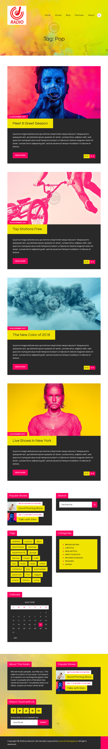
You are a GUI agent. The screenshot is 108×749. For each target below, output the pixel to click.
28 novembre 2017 (17, 223)
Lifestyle (69, 548)
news (32, 564)
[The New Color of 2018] (54, 303)
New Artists (71, 551)
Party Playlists (72, 554)
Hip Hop (15, 558)
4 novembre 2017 (17, 434)
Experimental (18, 553)
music (23, 564)
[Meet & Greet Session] (54, 92)
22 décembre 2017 (17, 117)
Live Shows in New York (32, 441)
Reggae (37, 575)
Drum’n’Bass (18, 547)
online (42, 564)
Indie (36, 558)
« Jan (14, 638)
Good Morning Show (30, 508)
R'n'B (28, 575)
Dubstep (32, 547)
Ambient (16, 541)
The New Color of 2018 (31, 335)
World (68, 564)
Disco (39, 541)
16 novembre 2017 (17, 328)
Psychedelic (40, 569)
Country (28, 541)
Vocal (36, 580)
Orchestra (17, 569)
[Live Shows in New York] (54, 409)
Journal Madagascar (68, 741)
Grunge (32, 553)
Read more (20, 155)
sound (15, 580)
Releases (69, 561)
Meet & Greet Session (30, 123)
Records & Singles (74, 558)
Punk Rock (17, 575)
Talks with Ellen (27, 519)
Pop (28, 569)
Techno (26, 580)
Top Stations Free (27, 229)
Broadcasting (72, 545)
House (27, 558)
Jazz (14, 564)
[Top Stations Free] (54, 198)
